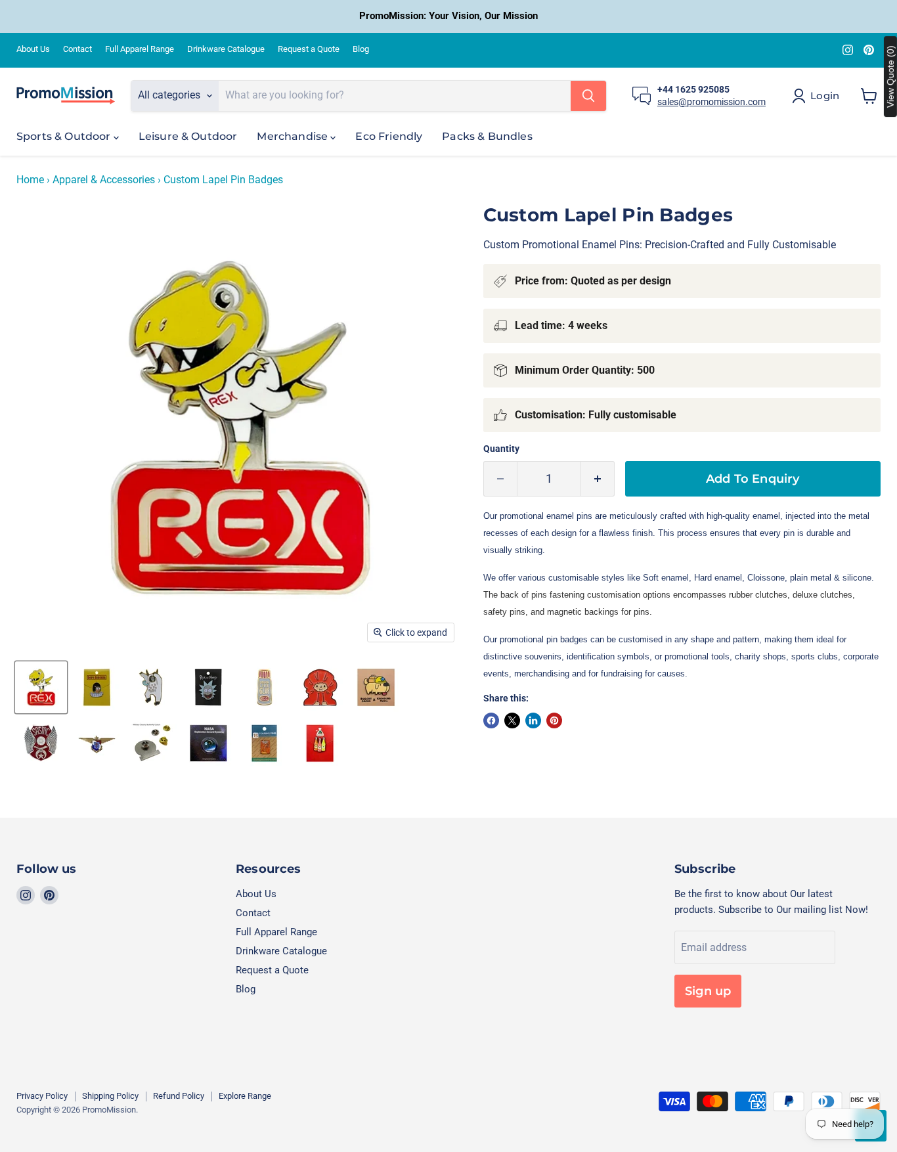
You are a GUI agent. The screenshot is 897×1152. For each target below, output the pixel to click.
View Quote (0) (890, 76)
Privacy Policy (42, 1096)
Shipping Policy (110, 1096)
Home (30, 180)
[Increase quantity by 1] (598, 479)
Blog (361, 49)
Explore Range (245, 1096)
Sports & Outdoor (65, 136)
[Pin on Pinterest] (554, 720)
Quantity (501, 448)
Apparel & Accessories (104, 180)
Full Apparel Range (139, 49)
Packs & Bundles (487, 136)
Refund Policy (178, 1096)
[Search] (588, 96)
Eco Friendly (388, 136)
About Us (33, 49)
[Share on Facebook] (491, 720)
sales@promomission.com (711, 102)
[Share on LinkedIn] (533, 720)
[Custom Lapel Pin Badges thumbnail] (41, 687)
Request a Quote (308, 49)
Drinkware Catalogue (226, 49)
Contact (77, 49)
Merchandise (293, 136)
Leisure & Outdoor (188, 136)
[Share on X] (512, 720)
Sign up (708, 991)
